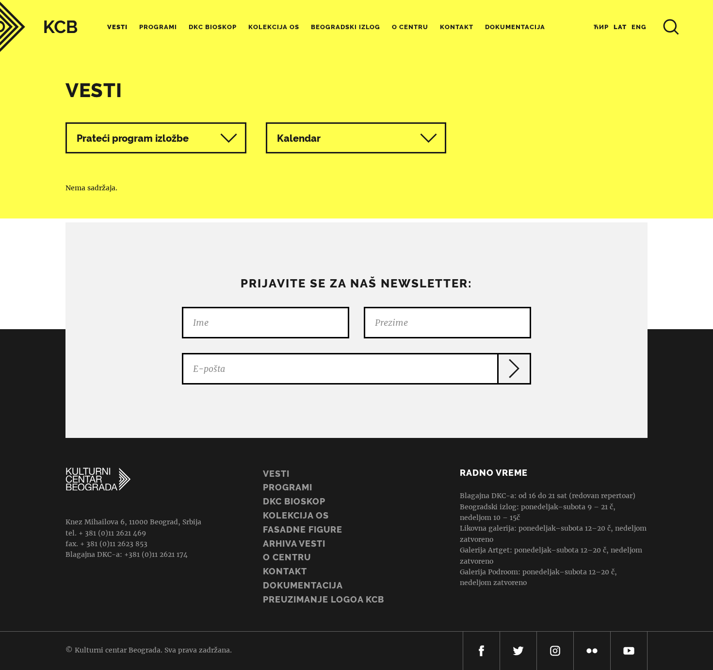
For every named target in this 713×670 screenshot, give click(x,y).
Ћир (601, 27)
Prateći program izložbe (133, 138)
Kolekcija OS (273, 27)
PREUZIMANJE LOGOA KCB (323, 599)
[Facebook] (481, 650)
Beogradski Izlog (345, 27)
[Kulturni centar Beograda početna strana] (39, 26)
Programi (158, 27)
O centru (410, 27)
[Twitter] (518, 650)
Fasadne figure (302, 529)
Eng (639, 27)
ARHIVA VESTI (294, 543)
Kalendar (299, 138)
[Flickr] (592, 650)
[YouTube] (628, 650)
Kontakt (456, 27)
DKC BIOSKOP (294, 501)
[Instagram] (555, 650)
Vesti (117, 27)
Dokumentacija (303, 585)
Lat (620, 27)
